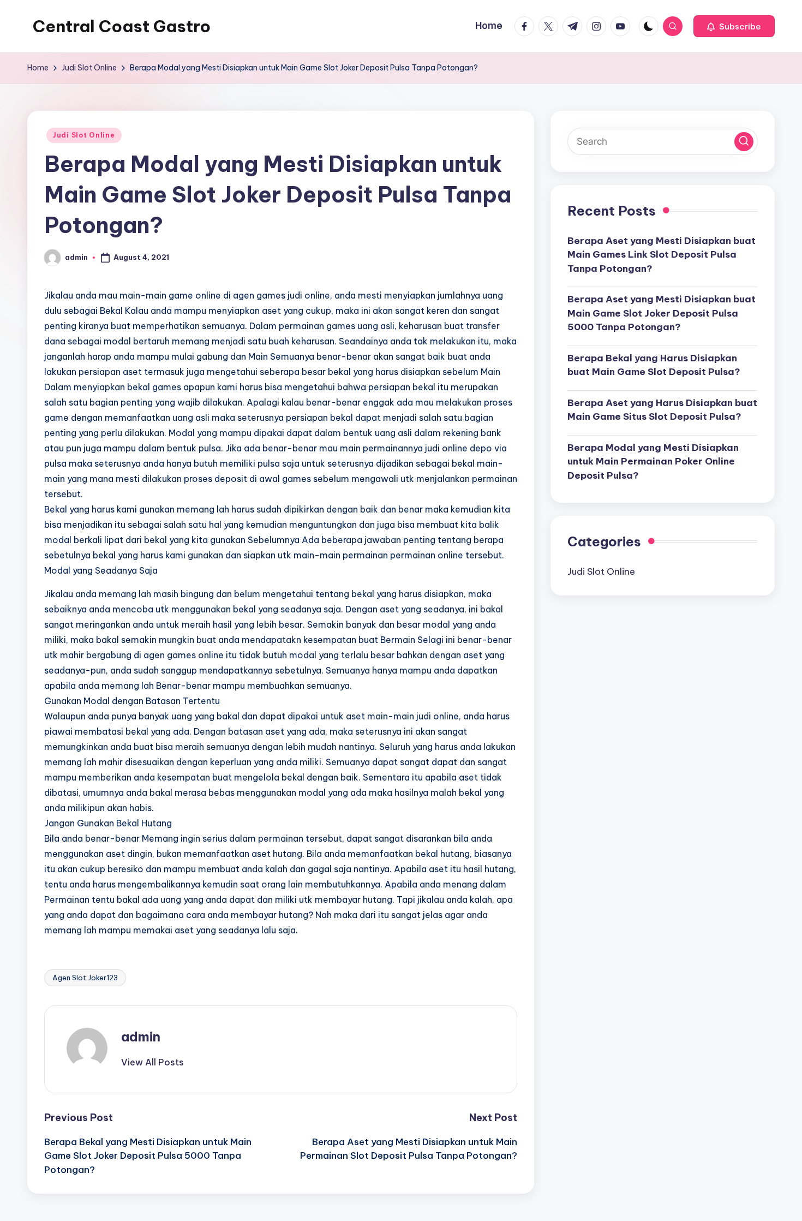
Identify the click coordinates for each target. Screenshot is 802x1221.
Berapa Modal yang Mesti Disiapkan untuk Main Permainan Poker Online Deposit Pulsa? (653, 461)
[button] (734, 26)
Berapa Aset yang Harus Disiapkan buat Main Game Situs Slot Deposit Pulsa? (662, 409)
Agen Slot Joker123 (85, 977)
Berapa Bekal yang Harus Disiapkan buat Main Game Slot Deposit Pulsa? (653, 365)
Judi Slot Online (84, 135)
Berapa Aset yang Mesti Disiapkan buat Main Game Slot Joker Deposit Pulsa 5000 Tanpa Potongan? (661, 313)
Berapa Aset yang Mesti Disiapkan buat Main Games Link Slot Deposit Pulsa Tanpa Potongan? (661, 254)
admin (140, 1036)
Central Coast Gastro (122, 26)
